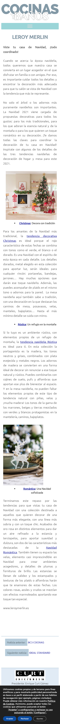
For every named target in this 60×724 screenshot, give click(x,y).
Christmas (25, 223)
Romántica (29, 488)
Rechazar (25, 718)
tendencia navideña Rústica (38, 341)
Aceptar (9, 718)
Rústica (22, 324)
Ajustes (39, 718)
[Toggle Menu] (29, 26)
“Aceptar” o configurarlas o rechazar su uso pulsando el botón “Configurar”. (30, 711)
